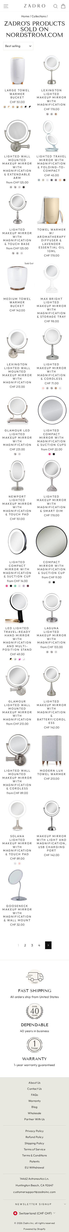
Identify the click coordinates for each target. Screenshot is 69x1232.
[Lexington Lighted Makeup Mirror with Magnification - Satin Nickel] (47, 114)
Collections (39, 16)
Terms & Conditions (34, 1155)
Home (25, 16)
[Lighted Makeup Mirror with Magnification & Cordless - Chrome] (47, 388)
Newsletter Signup (33, 1204)
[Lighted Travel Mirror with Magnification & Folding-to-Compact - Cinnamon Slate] (55, 180)
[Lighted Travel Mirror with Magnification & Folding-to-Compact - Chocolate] (64, 180)
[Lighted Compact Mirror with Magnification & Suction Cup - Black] (11, 586)
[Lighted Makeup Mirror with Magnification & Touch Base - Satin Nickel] (13, 253)
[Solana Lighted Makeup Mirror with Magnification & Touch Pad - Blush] (19, 863)
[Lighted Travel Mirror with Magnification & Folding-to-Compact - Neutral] (43, 180)
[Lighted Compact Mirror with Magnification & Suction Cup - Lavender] (23, 586)
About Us (34, 1082)
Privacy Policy (34, 1131)
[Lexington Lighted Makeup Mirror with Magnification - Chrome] (51, 114)
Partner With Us (34, 1119)
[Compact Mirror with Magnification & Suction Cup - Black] (53, 582)
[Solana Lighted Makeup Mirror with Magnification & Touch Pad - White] (15, 863)
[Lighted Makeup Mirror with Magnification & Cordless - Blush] (43, 388)
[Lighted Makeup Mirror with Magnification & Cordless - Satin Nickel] (51, 388)
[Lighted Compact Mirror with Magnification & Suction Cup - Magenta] (27, 586)
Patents (34, 1161)
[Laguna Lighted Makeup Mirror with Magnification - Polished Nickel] (55, 652)
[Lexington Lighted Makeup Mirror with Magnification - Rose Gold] (55, 114)
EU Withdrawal (34, 1167)
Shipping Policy (34, 1143)
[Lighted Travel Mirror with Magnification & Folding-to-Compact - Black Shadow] (51, 180)
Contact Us (34, 1088)
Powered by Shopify (34, 1228)
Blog (34, 1107)
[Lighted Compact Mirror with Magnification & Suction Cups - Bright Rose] (49, 454)
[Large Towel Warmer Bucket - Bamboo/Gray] (21, 107)
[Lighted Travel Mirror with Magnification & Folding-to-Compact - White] (47, 180)
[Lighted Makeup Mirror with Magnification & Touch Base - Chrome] (17, 253)
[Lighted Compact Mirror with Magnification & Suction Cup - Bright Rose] (6, 586)
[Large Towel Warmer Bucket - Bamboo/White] (9, 107)
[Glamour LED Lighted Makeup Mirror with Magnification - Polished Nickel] (19, 454)
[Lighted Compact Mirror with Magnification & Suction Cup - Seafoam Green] (15, 586)
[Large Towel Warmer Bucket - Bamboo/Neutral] (13, 107)
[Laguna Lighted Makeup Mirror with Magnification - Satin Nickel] (51, 652)
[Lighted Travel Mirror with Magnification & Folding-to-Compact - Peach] (60, 180)
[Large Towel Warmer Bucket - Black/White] (30, 107)
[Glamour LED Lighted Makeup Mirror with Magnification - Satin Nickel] (15, 454)
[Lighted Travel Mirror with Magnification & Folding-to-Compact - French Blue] (39, 180)
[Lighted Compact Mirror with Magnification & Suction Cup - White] (19, 586)
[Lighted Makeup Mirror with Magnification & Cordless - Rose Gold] (55, 388)
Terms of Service (34, 1149)
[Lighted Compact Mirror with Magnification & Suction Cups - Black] (53, 454)
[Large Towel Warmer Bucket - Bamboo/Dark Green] (17, 107)
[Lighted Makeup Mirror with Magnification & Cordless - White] (60, 388)
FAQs (34, 1095)
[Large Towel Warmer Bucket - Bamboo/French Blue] (4, 107)
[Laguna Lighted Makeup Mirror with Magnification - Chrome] (47, 652)
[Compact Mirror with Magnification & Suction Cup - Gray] (49, 582)
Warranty (34, 1101)
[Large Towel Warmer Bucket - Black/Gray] (25, 107)
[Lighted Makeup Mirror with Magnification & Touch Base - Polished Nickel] (21, 253)
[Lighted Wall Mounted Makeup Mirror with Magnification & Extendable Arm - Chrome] (11, 187)
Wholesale (34, 1113)
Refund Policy (34, 1137)
